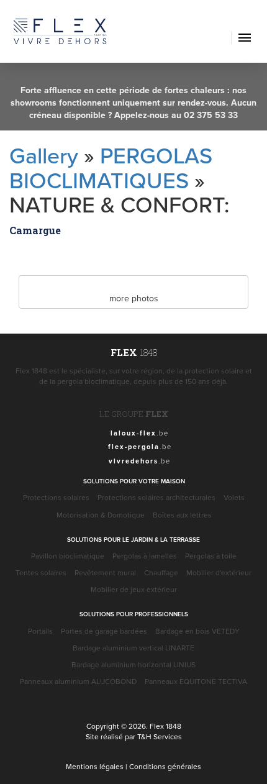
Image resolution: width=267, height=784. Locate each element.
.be (140, 432)
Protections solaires (56, 497)
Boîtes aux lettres (182, 514)
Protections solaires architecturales (156, 497)
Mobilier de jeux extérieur (134, 589)
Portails (40, 631)
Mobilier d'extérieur (218, 572)
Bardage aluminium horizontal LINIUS (133, 664)
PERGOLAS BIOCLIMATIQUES (110, 167)
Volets (234, 497)
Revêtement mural (105, 572)
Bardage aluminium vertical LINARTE (133, 647)
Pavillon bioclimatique (67, 555)
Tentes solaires (41, 572)
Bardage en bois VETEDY (197, 631)
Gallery (43, 155)
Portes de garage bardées (104, 631)
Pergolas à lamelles (144, 555)
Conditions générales (165, 766)
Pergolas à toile (211, 555)
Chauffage (161, 572)
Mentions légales (95, 766)
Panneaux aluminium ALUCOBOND (78, 681)
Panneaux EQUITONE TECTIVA (196, 681)
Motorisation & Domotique (101, 514)
